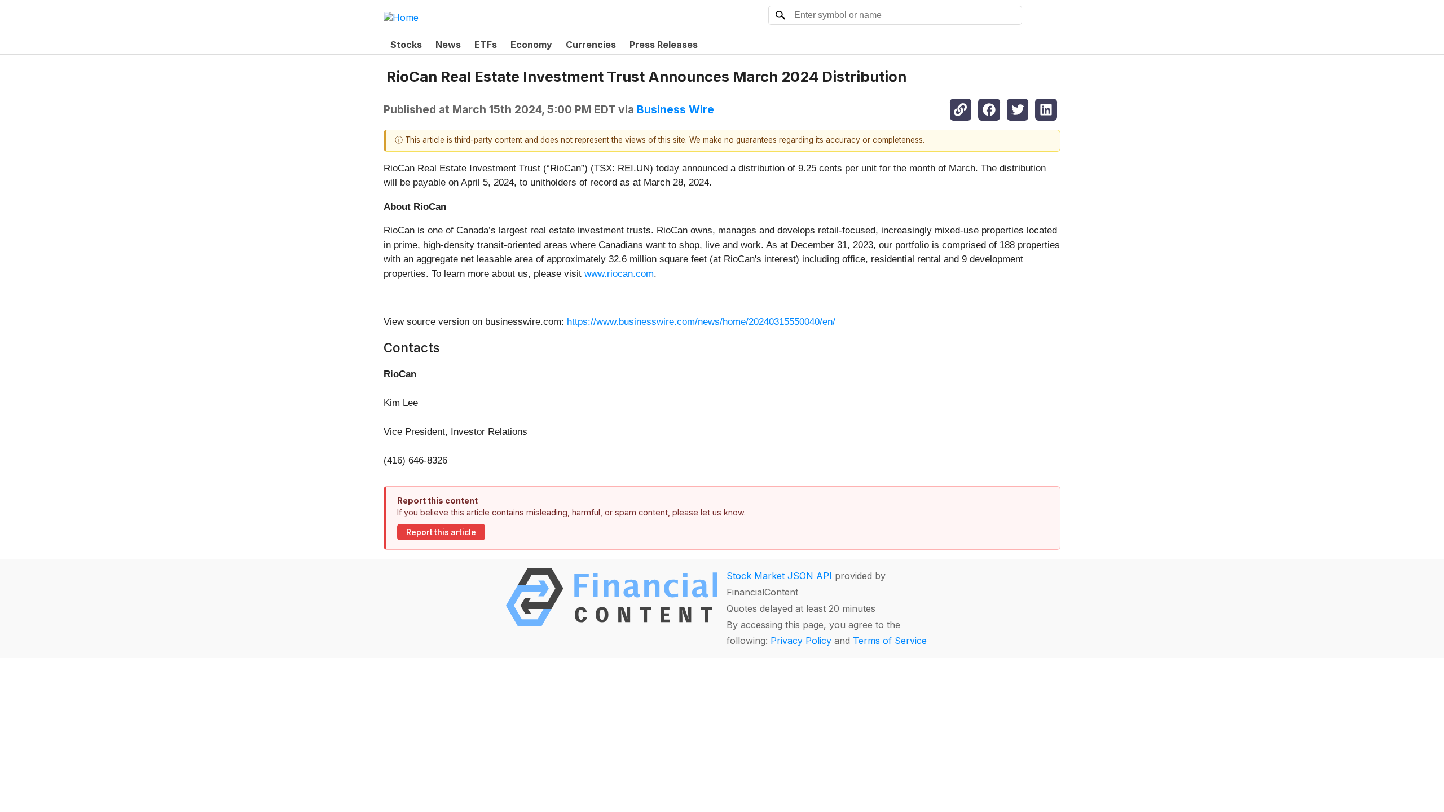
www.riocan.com (619, 273)
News (448, 44)
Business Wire (675, 109)
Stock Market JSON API (779, 575)
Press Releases (663, 44)
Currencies (591, 44)
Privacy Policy (801, 640)
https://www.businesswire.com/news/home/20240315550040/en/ (701, 321)
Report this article (441, 532)
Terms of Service (890, 640)
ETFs (485, 44)
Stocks (406, 44)
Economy (531, 44)
